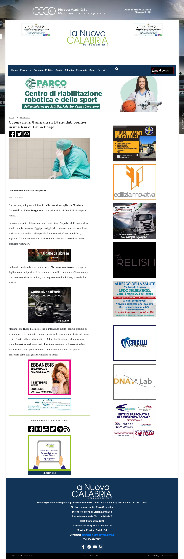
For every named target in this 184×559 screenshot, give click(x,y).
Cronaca (38, 70)
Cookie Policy (153, 556)
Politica (49, 70)
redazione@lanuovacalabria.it (98, 535)
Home (15, 70)
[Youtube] (95, 547)
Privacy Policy (167, 556)
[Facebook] (83, 547)
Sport (92, 70)
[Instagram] (89, 547)
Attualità (69, 70)
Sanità (58, 70)
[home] (87, 36)
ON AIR (165, 70)
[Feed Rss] (100, 547)
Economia (81, 70)
